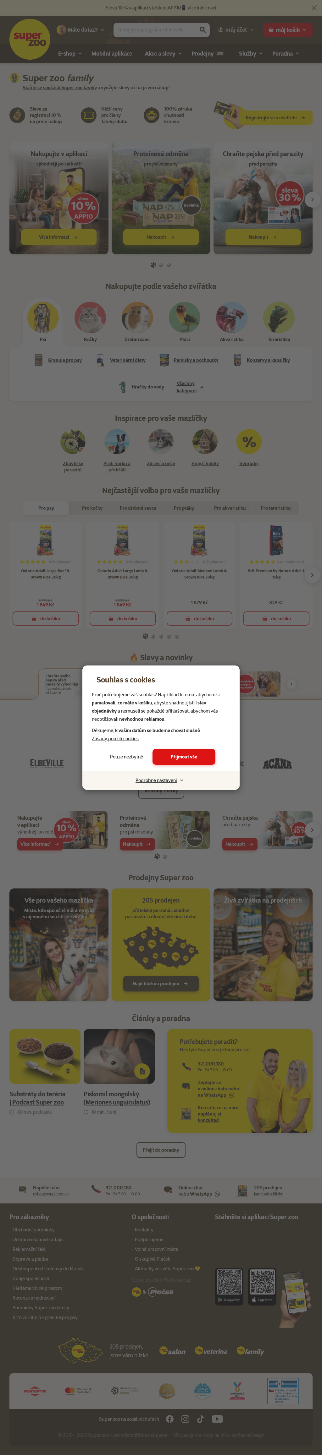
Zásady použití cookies (115, 739)
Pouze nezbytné (126, 757)
